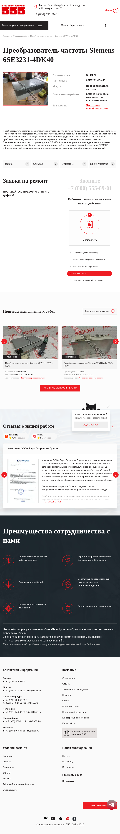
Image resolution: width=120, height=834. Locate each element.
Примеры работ (72, 775)
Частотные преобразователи (32, 378)
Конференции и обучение (75, 717)
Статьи (65, 700)
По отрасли (68, 767)
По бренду (67, 761)
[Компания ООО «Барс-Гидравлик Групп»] (23, 481)
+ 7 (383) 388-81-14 (16, 721)
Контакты (68, 781)
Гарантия (7, 756)
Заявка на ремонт (99, 805)
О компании (68, 678)
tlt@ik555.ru (33, 730)
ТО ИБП (7, 778)
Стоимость (8, 767)
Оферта (7, 773)
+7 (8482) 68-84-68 (15, 730)
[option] (30, 353)
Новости (66, 695)
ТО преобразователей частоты (19, 784)
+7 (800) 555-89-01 (46, 14)
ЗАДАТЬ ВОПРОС (91, 425)
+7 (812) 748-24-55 (12, 703)
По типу (66, 756)
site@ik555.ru (34, 690)
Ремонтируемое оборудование (18, 25)
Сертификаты (10, 790)
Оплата (7, 761)
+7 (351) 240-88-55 (15, 712)
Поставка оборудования (74, 712)
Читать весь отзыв (52, 502)
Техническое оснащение (75, 689)
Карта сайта (68, 723)
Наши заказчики (70, 706)
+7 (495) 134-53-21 (15, 690)
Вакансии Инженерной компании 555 (83, 733)
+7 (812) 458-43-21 (15, 700)
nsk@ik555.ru (34, 721)
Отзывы (66, 683)
